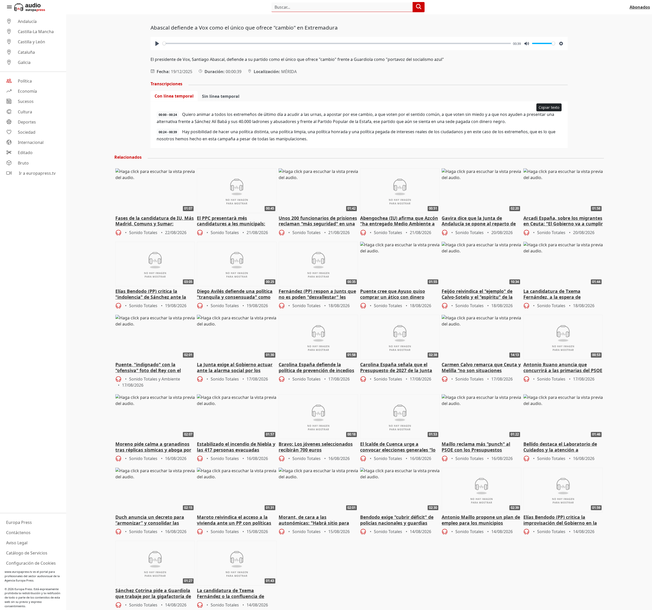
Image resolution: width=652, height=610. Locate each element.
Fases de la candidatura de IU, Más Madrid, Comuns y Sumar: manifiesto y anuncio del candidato (155, 221)
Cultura (25, 112)
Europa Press (19, 522)
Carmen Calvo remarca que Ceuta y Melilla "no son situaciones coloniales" (481, 368)
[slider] (336, 43)
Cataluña (26, 52)
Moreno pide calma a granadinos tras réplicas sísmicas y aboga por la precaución (153, 447)
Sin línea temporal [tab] (220, 96)
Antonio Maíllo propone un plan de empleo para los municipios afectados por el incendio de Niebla (481, 520)
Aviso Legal (17, 543)
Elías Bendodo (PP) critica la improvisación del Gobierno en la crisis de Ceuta (560, 520)
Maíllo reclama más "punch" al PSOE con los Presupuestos (476, 447)
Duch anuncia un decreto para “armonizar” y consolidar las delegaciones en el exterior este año (150, 520)
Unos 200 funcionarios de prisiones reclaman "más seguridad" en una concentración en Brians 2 (318, 221)
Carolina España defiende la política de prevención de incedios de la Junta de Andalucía (316, 368)
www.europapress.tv (18, 572)
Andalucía (27, 21)
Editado (25, 153)
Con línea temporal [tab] (174, 96)
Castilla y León (31, 42)
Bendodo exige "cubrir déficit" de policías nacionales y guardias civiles (396, 520)
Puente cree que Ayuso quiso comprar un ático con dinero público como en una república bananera (394, 294)
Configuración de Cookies (31, 563)
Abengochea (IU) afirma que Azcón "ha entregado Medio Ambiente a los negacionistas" (399, 221)
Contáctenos (18, 532)
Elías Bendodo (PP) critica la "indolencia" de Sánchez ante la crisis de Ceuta (150, 294)
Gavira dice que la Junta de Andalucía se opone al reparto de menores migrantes (479, 221)
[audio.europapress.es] (36, 7)
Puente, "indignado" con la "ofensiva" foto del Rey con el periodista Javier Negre (148, 368)
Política (25, 81)
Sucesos (26, 101)
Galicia (24, 62)
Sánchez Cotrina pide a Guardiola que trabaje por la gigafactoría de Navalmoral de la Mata (153, 594)
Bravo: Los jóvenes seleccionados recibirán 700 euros (316, 447)
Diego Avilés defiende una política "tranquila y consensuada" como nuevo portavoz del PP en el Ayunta (235, 294)
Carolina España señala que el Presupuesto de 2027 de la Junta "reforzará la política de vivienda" (397, 368)
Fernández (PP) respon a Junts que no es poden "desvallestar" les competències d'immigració (317, 294)
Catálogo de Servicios (26, 553)
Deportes (27, 122)
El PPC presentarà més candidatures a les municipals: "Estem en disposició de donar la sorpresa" (233, 221)
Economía (27, 91)
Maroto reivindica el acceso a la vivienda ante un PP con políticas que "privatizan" (234, 520)
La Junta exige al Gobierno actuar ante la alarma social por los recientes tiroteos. (235, 368)
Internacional (31, 142)
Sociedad (26, 132)
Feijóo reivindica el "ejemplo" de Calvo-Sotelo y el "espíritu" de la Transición (477, 294)
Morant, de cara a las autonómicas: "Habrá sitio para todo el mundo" (314, 520)
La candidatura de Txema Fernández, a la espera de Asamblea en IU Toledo (552, 294)
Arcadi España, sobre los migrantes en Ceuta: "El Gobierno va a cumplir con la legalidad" (563, 221)
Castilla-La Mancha (36, 31)
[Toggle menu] (9, 7)
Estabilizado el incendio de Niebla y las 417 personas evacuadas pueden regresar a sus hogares (236, 447)
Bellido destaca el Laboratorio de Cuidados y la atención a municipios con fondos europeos (560, 447)
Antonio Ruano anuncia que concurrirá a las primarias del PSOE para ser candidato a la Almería (562, 368)
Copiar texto (549, 107)
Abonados (640, 7)
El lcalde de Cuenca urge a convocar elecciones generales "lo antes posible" (398, 447)
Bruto (23, 163)
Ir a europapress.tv (37, 173)
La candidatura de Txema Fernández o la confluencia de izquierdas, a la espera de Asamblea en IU (230, 594)
